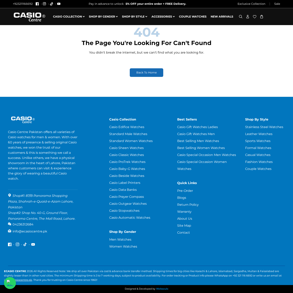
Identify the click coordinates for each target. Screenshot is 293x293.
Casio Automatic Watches (129, 218)
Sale (277, 4)
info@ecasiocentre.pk (18, 279)
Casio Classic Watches (126, 155)
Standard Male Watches (128, 134)
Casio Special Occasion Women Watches (202, 165)
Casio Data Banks (123, 190)
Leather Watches (258, 134)
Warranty (184, 212)
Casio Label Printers (124, 183)
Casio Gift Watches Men (196, 134)
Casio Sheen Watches (126, 148)
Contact (183, 232)
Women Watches (123, 246)
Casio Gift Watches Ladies (197, 127)
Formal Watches (258, 148)
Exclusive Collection (251, 4)
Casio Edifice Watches (126, 127)
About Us (184, 218)
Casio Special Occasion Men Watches (206, 155)
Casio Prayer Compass (126, 197)
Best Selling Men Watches (198, 141)
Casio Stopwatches (124, 211)
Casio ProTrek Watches (127, 162)
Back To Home (146, 72)
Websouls (162, 288)
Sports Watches (257, 141)
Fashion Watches (259, 162)
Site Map (184, 225)
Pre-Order (185, 191)
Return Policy (188, 205)
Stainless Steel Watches (264, 127)
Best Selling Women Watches (201, 148)
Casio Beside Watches (126, 176)
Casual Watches (257, 155)
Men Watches (120, 239)
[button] (240, 16)
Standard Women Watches (131, 141)
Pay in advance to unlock (137, 4)
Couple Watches (258, 169)
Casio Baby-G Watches (127, 169)
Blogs (181, 198)
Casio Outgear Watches (128, 204)
